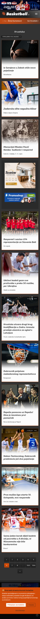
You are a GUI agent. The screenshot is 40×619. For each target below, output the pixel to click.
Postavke (31, 605)
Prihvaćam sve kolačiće (16, 605)
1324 (33, 565)
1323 (28, 565)
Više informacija (20, 610)
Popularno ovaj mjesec (11, 36)
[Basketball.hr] (16, 15)
